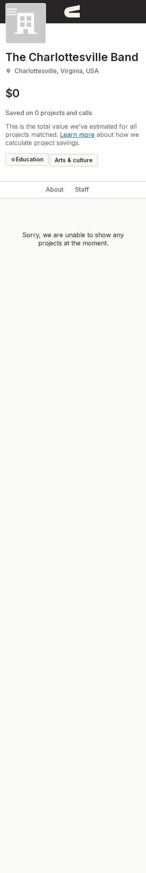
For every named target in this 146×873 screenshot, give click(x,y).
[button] (11, 11)
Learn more (77, 134)
